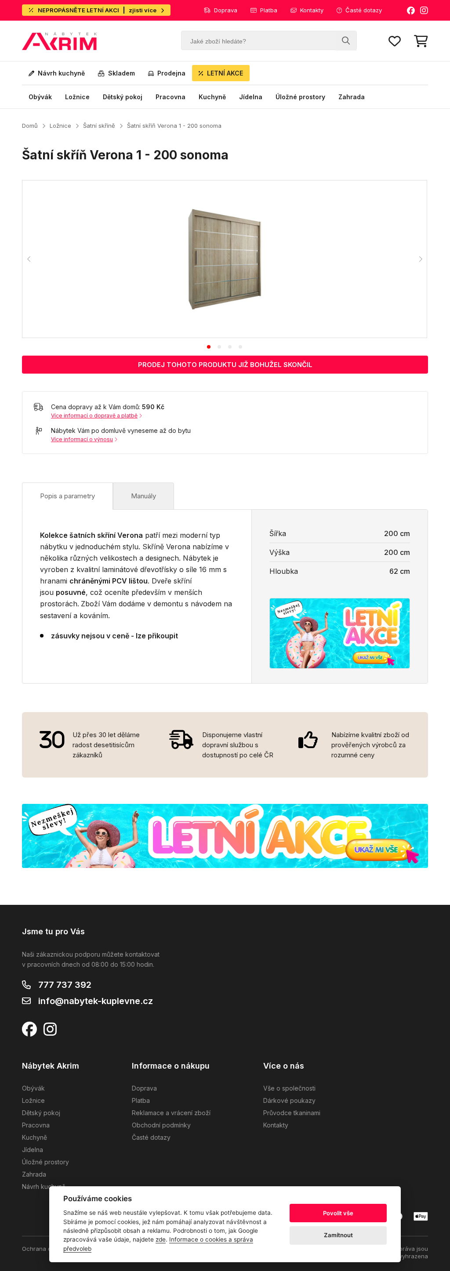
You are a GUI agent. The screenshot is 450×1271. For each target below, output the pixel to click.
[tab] (208, 346)
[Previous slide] (29, 259)
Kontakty (311, 10)
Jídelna (250, 97)
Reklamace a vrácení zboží (171, 1112)
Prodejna (171, 73)
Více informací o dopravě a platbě (94, 415)
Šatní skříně (99, 125)
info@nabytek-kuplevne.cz (95, 1001)
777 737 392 (64, 984)
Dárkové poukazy (289, 1100)
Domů (30, 125)
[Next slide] (420, 259)
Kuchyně (212, 97)
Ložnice (77, 97)
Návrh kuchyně (61, 73)
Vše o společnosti (289, 1088)
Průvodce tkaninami (291, 1112)
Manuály (143, 496)
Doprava (225, 10)
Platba (268, 10)
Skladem (121, 73)
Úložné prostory (300, 97)
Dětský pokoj (122, 97)
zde (161, 1239)
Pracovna (170, 97)
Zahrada (351, 97)
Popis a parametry (67, 496)
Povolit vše (338, 1213)
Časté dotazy (363, 10)
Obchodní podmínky (161, 1125)
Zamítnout (338, 1235)
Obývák (40, 97)
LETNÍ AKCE (225, 73)
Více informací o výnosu (82, 439)
